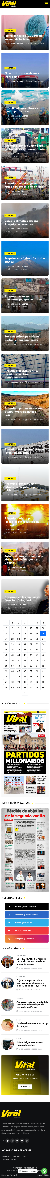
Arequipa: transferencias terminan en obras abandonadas (21, 374)
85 (12, 687)
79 (18, 682)
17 (25, 633)
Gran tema (10, 30)
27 (43, 639)
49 (6, 660)
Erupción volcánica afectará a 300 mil (24, 260)
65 (18, 671)
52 (25, 660)
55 (43, 660)
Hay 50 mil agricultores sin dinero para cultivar (22, 110)
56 (6, 666)
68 (37, 671)
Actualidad (22, 955)
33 (37, 644)
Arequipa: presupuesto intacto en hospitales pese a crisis (23, 487)
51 (18, 660)
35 (6, 649)
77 (6, 682)
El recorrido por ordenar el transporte (22, 75)
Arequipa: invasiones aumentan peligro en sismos (23, 298)
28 (6, 644)
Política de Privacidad (15, 1171)
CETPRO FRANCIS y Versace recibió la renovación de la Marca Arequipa (31, 961)
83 (43, 682)
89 (37, 687)
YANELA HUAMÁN (19, 567)
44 (18, 655)
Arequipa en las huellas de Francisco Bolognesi (22, 599)
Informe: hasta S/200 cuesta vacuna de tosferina (23, 38)
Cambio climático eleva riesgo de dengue (32, 1025)
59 (25, 666)
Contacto (25, 1087)
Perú (19, 1020)
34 (43, 644)
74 (31, 676)
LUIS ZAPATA (17, 344)
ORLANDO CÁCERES (20, 116)
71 (12, 676)
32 (31, 644)
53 (31, 660)
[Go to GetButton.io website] (44, 1175)
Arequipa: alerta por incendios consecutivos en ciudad (21, 522)
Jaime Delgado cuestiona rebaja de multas (30, 1043)
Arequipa (21, 998)
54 (37, 660)
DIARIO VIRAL (17, 44)
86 (18, 687)
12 (37, 628)
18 (31, 633)
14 (6, 633)
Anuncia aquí (25, 1076)
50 (12, 660)
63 (6, 671)
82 (37, 682)
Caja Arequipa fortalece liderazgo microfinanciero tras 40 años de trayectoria (31, 983)
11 (31, 628)
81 (31, 682)
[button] (24, 889)
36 (12, 649)
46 (31, 655)
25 (31, 639)
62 (43, 666)
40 (37, 649)
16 (18, 633)
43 (12, 655)
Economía (21, 977)
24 (25, 639)
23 (18, 639)
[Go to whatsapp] (44, 1171)
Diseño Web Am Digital (9, 1175)
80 (25, 682)
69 (43, 671)
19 (37, 633)
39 (31, 649)
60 (31, 666)
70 (6, 676)
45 (25, 655)
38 (25, 649)
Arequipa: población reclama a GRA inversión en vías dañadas (24, 412)
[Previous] (6, 622)
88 (31, 687)
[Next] (25, 692)
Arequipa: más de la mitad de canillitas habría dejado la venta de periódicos (32, 1005)
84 (6, 687)
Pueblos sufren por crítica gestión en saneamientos (21, 338)
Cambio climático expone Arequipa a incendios (21, 223)
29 (12, 644)
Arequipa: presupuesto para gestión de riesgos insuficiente (24, 148)
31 (25, 644)
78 (12, 682)
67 (31, 671)
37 (18, 649)
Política (20, 1039)
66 (25, 671)
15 (12, 633)
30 (18, 644)
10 (25, 628)
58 (18, 666)
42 (6, 655)
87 (25, 687)
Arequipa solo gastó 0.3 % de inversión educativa (24, 451)
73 (25, 676)
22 (12, 639)
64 (12, 671)
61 (37, 666)
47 (37, 655)
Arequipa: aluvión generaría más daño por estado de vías (24, 185)
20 (43, 633)
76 (43, 676)
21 (6, 639)
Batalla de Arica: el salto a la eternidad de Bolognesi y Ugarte (23, 559)
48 (43, 655)
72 (18, 676)
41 (43, 649)
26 (37, 639)
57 (12, 666)
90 (43, 687)
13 (43, 628)
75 (37, 676)
